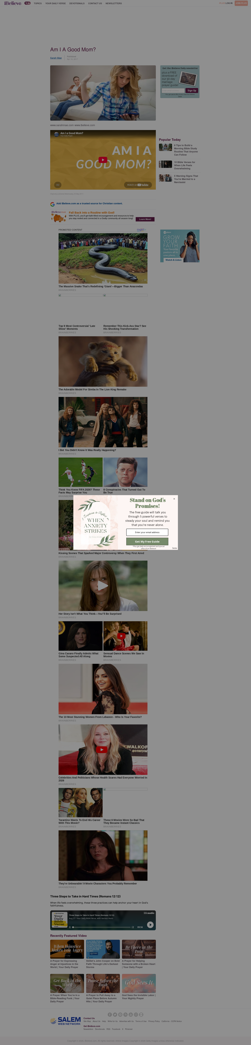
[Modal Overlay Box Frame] (125, 522)
